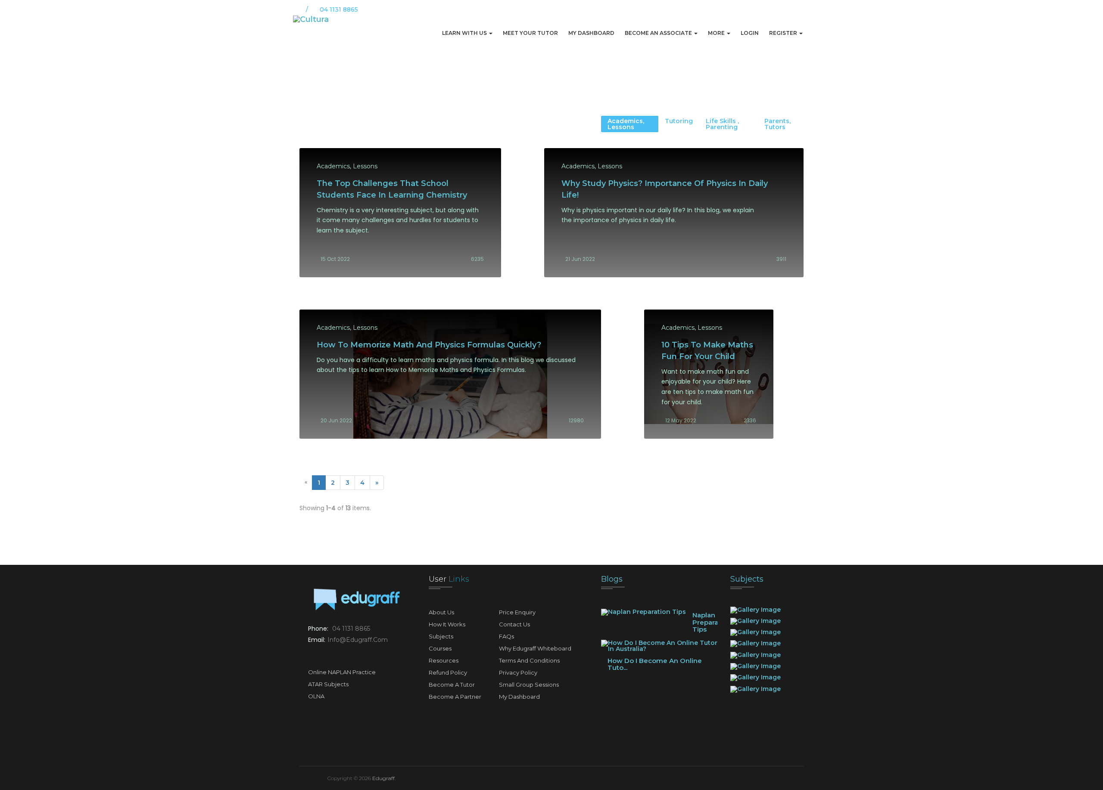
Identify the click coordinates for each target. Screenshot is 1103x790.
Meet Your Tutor (530, 33)
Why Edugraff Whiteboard (535, 648)
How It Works (447, 624)
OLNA (316, 696)
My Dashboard (591, 33)
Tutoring (679, 121)
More (717, 33)
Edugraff (383, 778)
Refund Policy (448, 672)
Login (750, 33)
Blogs (612, 579)
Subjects (441, 636)
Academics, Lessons (626, 124)
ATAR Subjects (328, 684)
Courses (440, 648)
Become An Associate (659, 33)
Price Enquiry (517, 612)
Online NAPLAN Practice (342, 672)
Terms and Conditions (529, 660)
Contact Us (514, 624)
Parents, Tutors (777, 124)
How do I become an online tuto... (655, 664)
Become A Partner (455, 696)
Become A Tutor (452, 684)
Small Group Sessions (529, 684)
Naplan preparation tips (711, 622)
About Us (441, 612)
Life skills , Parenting (722, 124)
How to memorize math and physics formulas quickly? (429, 345)
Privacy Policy (518, 672)
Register (783, 33)
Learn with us (465, 33)
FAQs (506, 636)
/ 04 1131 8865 (331, 9)
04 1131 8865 (351, 628)
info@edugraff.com (357, 640)
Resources (443, 660)
